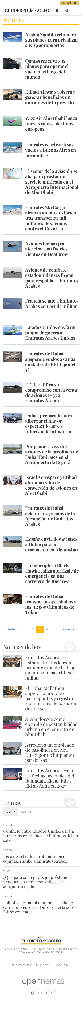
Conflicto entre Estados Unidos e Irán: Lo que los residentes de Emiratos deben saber (40, 835)
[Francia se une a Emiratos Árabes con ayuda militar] (12, 303)
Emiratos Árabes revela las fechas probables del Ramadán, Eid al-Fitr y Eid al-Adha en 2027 (49, 778)
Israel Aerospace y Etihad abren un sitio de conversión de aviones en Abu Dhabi (51, 485)
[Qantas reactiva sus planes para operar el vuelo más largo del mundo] (12, 63)
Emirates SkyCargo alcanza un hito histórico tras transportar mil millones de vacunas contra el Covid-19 (50, 218)
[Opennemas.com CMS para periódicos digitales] (43, 986)
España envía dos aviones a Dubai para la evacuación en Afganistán (51, 544)
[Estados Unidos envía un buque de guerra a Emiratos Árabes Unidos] (12, 330)
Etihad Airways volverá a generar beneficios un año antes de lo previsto (50, 97)
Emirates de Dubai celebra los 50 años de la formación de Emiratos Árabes (50, 516)
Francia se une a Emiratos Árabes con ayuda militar (52, 303)
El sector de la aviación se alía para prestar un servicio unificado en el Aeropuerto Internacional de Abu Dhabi (51, 181)
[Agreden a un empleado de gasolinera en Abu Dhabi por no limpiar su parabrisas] (12, 748)
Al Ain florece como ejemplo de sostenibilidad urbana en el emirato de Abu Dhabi (51, 726)
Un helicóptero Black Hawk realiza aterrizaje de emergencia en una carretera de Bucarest (52, 573)
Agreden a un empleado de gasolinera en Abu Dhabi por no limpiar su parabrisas (49, 752)
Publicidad (43, 965)
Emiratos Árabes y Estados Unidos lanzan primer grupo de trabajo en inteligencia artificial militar (50, 667)
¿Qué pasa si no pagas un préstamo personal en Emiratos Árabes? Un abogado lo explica (35, 881)
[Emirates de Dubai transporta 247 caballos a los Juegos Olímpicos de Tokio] (12, 599)
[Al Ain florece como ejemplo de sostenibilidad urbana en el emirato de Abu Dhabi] (12, 722)
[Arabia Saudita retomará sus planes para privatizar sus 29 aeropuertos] (12, 37)
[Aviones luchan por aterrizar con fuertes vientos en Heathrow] (12, 246)
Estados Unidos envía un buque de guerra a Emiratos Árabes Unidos (50, 332)
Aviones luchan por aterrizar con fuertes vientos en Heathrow (46, 248)
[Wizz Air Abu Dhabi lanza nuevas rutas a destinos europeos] (12, 121)
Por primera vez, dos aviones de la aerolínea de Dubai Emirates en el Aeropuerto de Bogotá (51, 454)
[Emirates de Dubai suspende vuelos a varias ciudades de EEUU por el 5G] (12, 356)
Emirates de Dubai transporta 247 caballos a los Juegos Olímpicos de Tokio (51, 604)
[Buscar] (67, 10)
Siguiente (67, 629)
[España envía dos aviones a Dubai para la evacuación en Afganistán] (12, 541)
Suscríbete (69, 2)
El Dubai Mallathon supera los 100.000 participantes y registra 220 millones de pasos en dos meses (50, 698)
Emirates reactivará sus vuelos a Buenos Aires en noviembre (50, 149)
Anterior (14, 629)
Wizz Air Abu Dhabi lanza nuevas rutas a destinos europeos (51, 123)
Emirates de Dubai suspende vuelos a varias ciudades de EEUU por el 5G (50, 361)
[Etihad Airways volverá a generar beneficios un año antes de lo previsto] (12, 94)
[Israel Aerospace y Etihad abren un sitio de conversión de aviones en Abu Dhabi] (12, 480)
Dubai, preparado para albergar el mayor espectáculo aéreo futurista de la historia (48, 423)
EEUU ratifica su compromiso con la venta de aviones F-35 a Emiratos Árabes (51, 392)
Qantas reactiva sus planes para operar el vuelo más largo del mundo (47, 69)
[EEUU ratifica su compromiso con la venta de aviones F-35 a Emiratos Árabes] (12, 387)
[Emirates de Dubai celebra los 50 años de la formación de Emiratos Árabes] (12, 510)
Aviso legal (62, 965)
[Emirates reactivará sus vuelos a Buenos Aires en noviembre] (12, 147)
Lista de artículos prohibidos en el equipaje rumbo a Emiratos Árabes (35, 858)
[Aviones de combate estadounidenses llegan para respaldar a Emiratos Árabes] (12, 272)
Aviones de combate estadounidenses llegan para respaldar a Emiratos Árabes (52, 278)
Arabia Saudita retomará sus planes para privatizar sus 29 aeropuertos (51, 39)
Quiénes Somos (21, 965)
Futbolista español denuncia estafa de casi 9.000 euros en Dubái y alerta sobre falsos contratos (40, 907)
